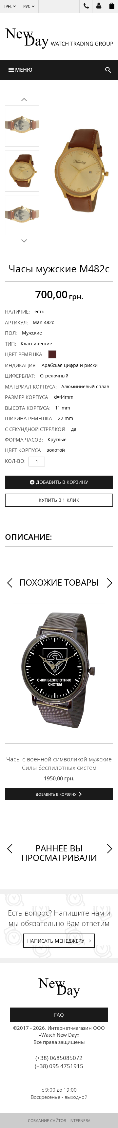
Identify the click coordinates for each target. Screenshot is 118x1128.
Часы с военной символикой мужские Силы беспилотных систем (59, 763)
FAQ (59, 1014)
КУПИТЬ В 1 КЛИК (59, 500)
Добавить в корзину (62, 482)
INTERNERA (79, 1120)
